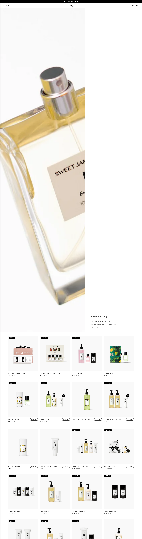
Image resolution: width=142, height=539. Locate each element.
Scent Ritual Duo (13, 419)
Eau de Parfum (108, 373)
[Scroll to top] (138, 536)
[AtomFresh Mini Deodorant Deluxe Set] (23, 370)
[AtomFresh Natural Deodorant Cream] (55, 463)
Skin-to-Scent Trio (78, 373)
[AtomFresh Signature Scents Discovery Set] (55, 370)
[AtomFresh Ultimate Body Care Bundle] (87, 463)
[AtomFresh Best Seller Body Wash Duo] (119, 416)
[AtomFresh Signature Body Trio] (87, 508)
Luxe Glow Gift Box (110, 466)
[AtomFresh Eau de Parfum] (119, 370)
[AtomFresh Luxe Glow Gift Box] (119, 463)
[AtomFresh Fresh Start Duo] (55, 508)
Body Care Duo (44, 419)
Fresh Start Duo (45, 511)
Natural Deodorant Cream (48, 466)
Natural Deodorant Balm (16, 466)
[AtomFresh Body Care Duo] (55, 416)
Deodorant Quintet (14, 511)
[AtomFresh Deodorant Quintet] (23, 508)
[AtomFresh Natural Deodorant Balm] (23, 463)
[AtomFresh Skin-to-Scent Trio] (87, 370)
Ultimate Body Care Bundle (80, 466)
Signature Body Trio (78, 511)
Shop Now (76, 1)
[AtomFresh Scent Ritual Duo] (23, 416)
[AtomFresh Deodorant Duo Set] (119, 508)
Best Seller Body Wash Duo (112, 419)
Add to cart (34, 374)
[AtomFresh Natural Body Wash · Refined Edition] (87, 416)
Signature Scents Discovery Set (50, 373)
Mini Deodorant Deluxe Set (16, 373)
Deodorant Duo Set (110, 511)
